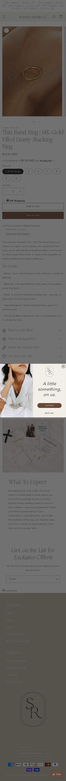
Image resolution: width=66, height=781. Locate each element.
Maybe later (49, 413)
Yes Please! (49, 405)
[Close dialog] (63, 366)
